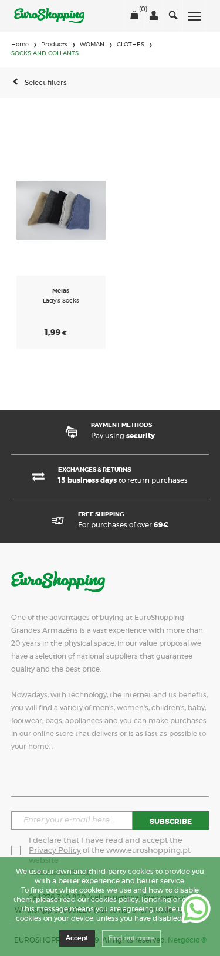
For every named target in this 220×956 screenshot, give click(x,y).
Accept (77, 938)
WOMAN (92, 45)
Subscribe (171, 821)
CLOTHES (130, 45)
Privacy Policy (55, 851)
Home (20, 45)
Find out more (131, 938)
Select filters (46, 82)
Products (54, 45)
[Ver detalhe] (61, 210)
